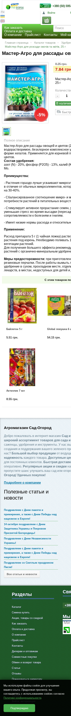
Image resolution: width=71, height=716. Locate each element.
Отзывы (16, 673)
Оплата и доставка (18, 31)
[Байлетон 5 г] (22, 305)
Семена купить (21, 612)
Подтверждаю (19, 708)
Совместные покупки (24, 656)
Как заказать (13, 27)
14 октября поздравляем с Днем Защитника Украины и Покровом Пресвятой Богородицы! (25, 528)
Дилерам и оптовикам (25, 651)
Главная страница (16, 42)
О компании (13, 34)
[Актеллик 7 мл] (22, 367)
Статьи (16, 667)
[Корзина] (46, 20)
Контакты (50, 34)
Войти (51, 12)
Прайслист (33, 34)
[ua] (2, 17)
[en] (2, 21)
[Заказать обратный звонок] (44, 5)
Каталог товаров (44, 42)
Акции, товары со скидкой (27, 618)
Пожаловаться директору (27, 679)
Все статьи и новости (22, 574)
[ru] (2, 12)
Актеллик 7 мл (15, 390)
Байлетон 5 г (14, 329)
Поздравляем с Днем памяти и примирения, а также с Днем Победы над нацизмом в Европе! (30, 514)
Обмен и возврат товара (26, 662)
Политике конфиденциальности (22, 697)
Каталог (16, 606)
